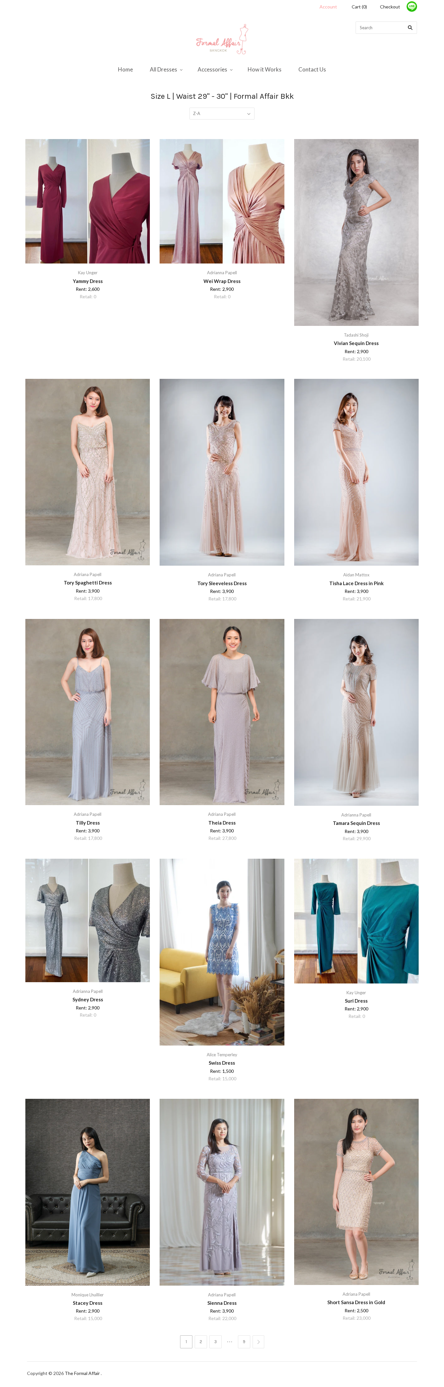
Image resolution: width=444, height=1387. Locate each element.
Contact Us (312, 69)
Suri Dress (356, 1001)
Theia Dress (222, 823)
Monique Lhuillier (88, 1294)
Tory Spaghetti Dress (88, 582)
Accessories (212, 69)
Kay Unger (88, 272)
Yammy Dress (88, 281)
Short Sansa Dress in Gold (356, 1302)
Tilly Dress (88, 823)
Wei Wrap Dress (222, 281)
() (359, 6)
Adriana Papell (87, 574)
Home (125, 69)
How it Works (264, 69)
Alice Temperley (222, 1054)
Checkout (390, 6)
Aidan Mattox (356, 574)
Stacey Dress (87, 1303)
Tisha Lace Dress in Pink (356, 583)
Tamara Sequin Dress (356, 823)
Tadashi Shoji (356, 335)
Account (328, 6)
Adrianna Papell (222, 272)
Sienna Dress (222, 1303)
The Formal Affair (83, 1373)
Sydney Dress (87, 999)
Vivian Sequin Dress (356, 343)
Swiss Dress (222, 1063)
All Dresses (163, 69)
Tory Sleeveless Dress (222, 583)
